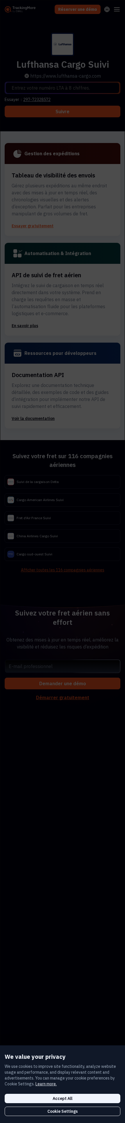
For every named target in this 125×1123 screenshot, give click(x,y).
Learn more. (46, 1084)
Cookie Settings (62, 1111)
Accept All (62, 1098)
